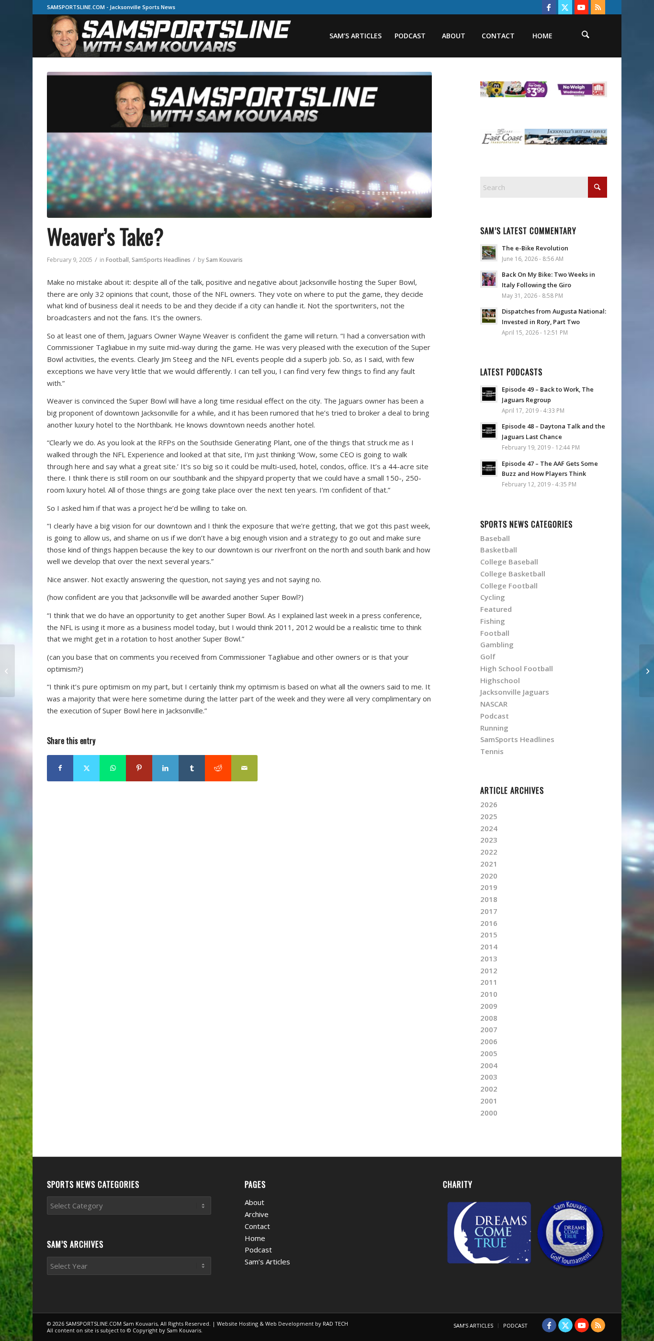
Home (255, 1238)
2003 (488, 1077)
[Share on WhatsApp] (113, 768)
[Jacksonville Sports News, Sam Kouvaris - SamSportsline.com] (239, 145)
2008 (488, 1018)
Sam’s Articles (267, 1261)
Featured (496, 609)
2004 (488, 1065)
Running (494, 727)
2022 (488, 851)
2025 (488, 816)
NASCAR (493, 704)
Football (117, 260)
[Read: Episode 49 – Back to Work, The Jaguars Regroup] (488, 394)
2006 (488, 1041)
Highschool (500, 680)
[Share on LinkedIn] (165, 768)
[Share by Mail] (244, 768)
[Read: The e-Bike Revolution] (488, 252)
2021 (488, 863)
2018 (488, 899)
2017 (488, 911)
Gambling (497, 644)
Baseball (495, 538)
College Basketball (512, 573)
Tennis (492, 751)
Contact (257, 1226)
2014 (488, 946)
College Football (509, 585)
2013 (488, 958)
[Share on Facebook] (60, 768)
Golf (488, 656)
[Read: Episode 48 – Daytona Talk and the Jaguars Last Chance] (488, 430)
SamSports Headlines (161, 260)
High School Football (516, 668)
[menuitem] (355, 36)
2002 (488, 1088)
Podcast (494, 716)
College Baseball (509, 561)
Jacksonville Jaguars (514, 692)
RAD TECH (335, 1323)
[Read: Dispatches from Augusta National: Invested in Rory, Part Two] (488, 316)
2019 (488, 887)
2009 (488, 1006)
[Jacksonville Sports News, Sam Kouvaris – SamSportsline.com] (170, 36)
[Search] (585, 36)
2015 (488, 934)
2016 (488, 923)
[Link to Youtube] (581, 7)
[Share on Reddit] (218, 768)
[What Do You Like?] (7, 670)
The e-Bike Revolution (535, 248)
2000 (488, 1112)
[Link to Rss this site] (598, 7)
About (254, 1202)
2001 (488, 1100)
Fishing (492, 621)
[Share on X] (86, 768)
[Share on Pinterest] (139, 768)
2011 (488, 982)
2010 (488, 994)
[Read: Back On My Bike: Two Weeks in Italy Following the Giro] (488, 279)
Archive (257, 1214)
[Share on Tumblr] (192, 768)
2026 (488, 804)
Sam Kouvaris (224, 260)
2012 (488, 970)
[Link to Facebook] (549, 7)
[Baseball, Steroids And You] (646, 670)
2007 (488, 1029)
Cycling (492, 597)
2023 (488, 840)
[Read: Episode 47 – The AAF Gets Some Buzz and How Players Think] (488, 468)
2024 (488, 828)
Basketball (498, 549)
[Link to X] (565, 7)
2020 (488, 875)
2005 (488, 1053)
